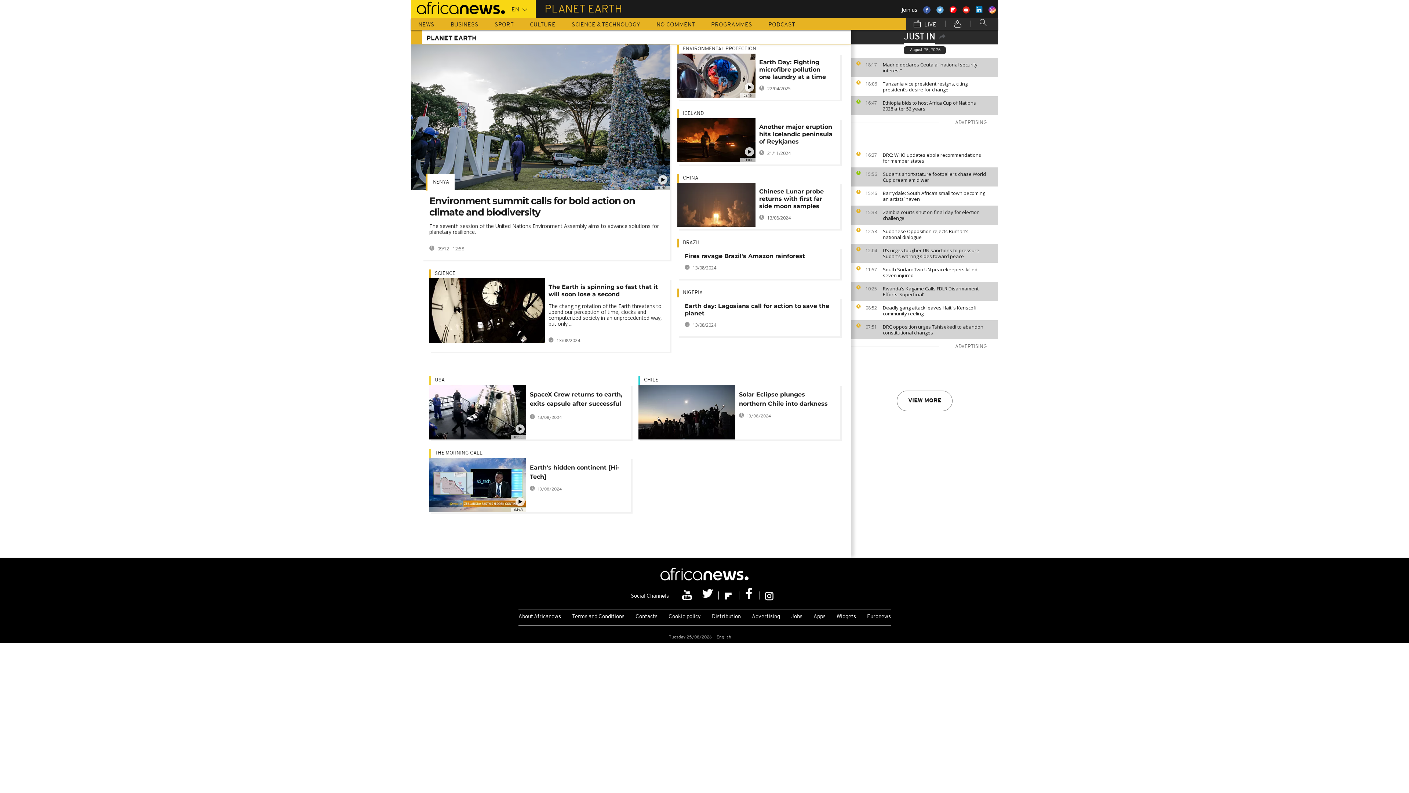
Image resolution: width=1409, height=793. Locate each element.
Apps (819, 617)
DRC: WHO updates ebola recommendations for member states (932, 158)
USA (440, 380)
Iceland (693, 113)
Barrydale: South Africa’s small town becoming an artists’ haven (934, 196)
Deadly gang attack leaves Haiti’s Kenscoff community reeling (930, 310)
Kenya (441, 182)
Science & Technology (606, 25)
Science (445, 273)
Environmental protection (719, 49)
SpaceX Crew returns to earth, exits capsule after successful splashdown (576, 400)
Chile (651, 380)
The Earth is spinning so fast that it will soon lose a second (603, 290)
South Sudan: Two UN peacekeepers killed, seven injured (931, 272)
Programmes (731, 25)
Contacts (647, 617)
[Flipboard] (729, 595)
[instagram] (769, 595)
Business (464, 25)
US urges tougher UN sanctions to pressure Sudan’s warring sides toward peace (931, 253)
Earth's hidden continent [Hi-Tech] (574, 472)
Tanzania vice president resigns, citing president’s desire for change (925, 87)
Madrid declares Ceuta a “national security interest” (930, 67)
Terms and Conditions (598, 617)
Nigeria (693, 293)
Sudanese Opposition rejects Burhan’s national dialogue (926, 234)
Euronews (879, 617)
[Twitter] (708, 595)
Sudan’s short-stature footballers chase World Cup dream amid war (934, 177)
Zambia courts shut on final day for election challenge (931, 215)
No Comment (675, 25)
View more (924, 401)
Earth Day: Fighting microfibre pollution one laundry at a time (792, 69)
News (426, 25)
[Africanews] (458, 7)
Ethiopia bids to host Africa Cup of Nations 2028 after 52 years (929, 106)
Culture (543, 25)
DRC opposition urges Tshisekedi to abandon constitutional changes (933, 330)
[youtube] (688, 595)
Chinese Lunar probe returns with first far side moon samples (791, 199)
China (690, 178)
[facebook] (749, 595)
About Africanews (539, 617)
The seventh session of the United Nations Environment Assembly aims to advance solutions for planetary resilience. (544, 228)
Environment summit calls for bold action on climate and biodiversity (532, 206)
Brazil (691, 243)
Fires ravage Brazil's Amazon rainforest (745, 256)
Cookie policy (685, 617)
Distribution (726, 617)
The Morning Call (459, 453)
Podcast (781, 25)
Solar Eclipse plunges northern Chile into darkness (783, 399)
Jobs (796, 617)
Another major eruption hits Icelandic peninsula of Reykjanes (796, 134)
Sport (504, 25)
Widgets (846, 617)
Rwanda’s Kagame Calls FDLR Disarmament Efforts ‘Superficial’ (931, 291)
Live (929, 25)
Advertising (766, 617)
